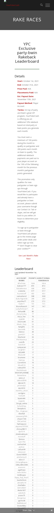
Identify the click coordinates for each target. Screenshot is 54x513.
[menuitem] (40, 5)
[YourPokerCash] (22, 5)
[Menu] (46, 5)
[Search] (40, 5)
